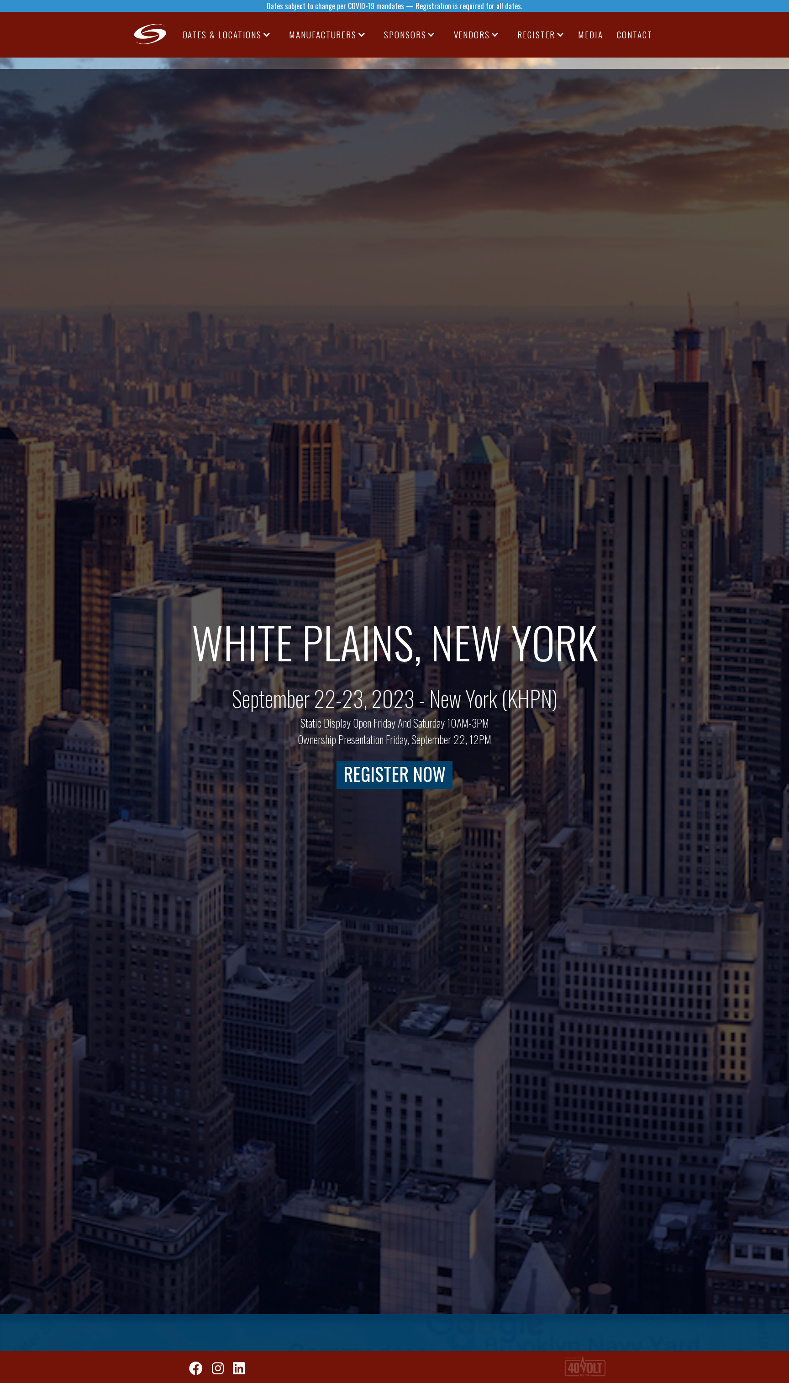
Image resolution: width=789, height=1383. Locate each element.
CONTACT (634, 34)
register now (394, 774)
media (590, 34)
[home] (151, 35)
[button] (227, 35)
